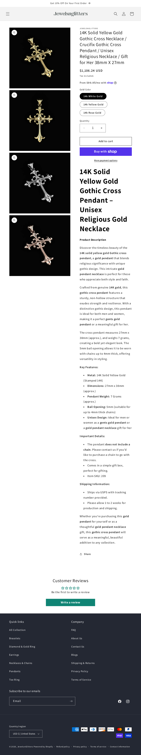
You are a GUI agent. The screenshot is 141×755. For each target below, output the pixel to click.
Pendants (15, 671)
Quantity (84, 120)
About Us (76, 638)
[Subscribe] (71, 701)
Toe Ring (14, 679)
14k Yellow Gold (94, 104)
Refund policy (63, 746)
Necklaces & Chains (20, 663)
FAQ (73, 630)
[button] (8, 14)
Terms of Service (81, 679)
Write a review (70, 602)
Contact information (120, 746)
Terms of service (98, 746)
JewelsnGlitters (25, 746)
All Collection (17, 630)
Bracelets (14, 638)
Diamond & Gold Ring (22, 646)
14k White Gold (93, 96)
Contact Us (77, 646)
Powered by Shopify (43, 746)
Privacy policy (80, 746)
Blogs (74, 654)
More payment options (105, 160)
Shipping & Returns (83, 663)
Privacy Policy (79, 671)
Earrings (14, 654)
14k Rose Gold (92, 112)
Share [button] (87, 554)
